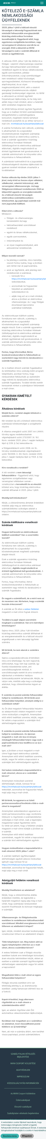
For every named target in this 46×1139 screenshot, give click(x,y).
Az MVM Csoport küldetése (23, 1093)
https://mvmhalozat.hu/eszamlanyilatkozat (21, 786)
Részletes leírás (10, 1136)
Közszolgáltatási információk (23, 1083)
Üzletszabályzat (23, 1100)
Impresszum (23, 1076)
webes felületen (31, 609)
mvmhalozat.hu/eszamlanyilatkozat (27, 123)
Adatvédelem (23, 1070)
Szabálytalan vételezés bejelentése (23, 1055)
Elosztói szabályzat (23, 1106)
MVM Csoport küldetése (23, 1063)
